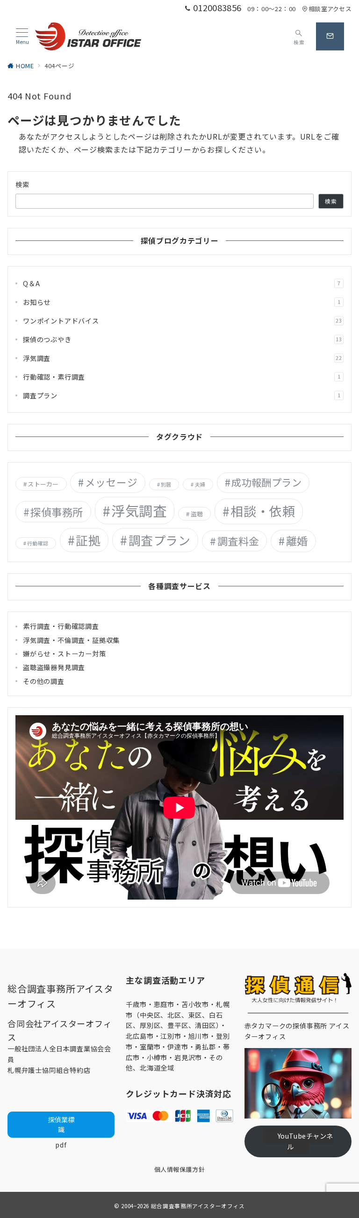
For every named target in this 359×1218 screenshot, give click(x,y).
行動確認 (37, 543)
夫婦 (200, 484)
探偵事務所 (56, 511)
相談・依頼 (262, 511)
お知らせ (181, 302)
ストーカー (43, 483)
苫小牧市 (195, 1004)
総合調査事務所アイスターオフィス (198, 1206)
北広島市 (139, 1036)
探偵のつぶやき (182, 339)
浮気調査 (182, 358)
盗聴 (197, 513)
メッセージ (111, 482)
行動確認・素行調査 (181, 376)
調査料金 (238, 540)
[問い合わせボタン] (330, 36)
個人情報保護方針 (179, 1169)
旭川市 (198, 1036)
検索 (22, 184)
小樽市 (157, 1057)
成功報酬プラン (266, 482)
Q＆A (181, 283)
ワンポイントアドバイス (182, 320)
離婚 (297, 541)
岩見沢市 (188, 1057)
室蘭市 (150, 1046)
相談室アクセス (330, 8)
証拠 (88, 540)
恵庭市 (164, 1004)
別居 (166, 484)
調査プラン (181, 395)
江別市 (170, 1036)
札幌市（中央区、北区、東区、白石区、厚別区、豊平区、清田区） (178, 1015)
